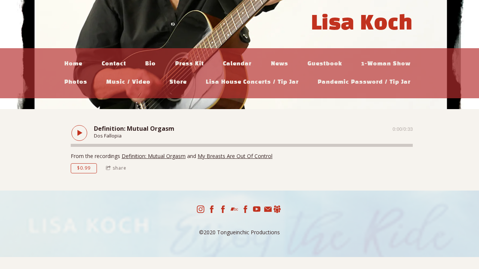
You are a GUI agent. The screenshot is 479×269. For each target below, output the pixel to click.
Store (178, 82)
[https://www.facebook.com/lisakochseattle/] (223, 210)
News (279, 64)
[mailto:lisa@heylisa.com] (268, 210)
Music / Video (128, 82)
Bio (150, 64)
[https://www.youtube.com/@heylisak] (256, 210)
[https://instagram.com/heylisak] (200, 210)
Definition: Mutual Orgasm (154, 156)
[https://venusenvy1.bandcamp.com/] (234, 210)
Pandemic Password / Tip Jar (364, 82)
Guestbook (325, 64)
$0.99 (84, 168)
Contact (114, 64)
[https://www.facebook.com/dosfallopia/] (245, 210)
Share (119, 168)
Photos (75, 82)
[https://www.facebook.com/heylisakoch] (212, 210)
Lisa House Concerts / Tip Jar (252, 82)
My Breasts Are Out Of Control (235, 156)
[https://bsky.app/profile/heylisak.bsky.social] (277, 210)
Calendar (237, 64)
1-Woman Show (386, 64)
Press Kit (189, 64)
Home (73, 64)
